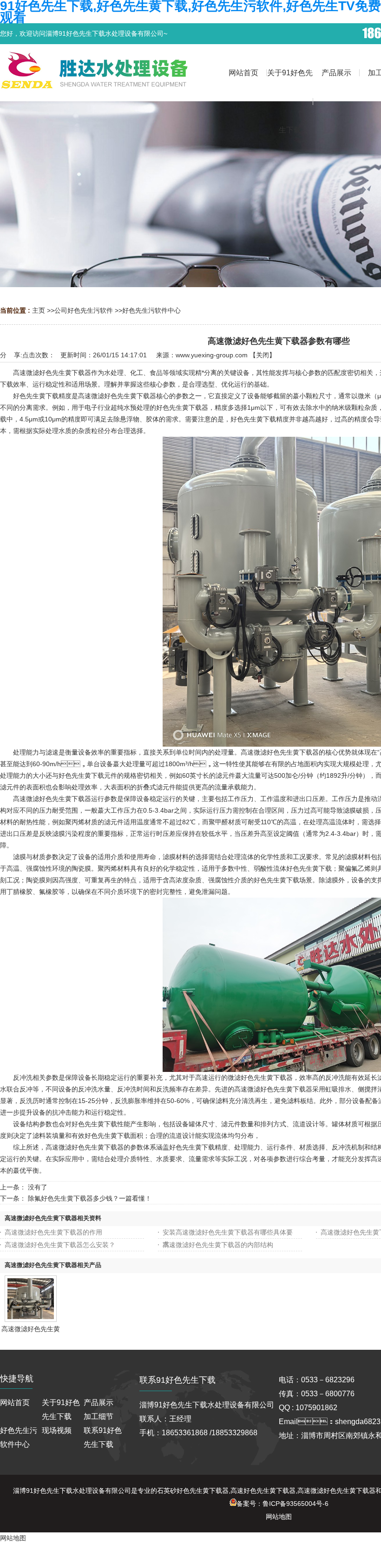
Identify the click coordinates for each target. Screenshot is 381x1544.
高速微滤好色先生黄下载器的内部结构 (218, 1244)
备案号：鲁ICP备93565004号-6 (282, 1503)
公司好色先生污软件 (83, 310)
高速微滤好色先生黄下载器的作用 (53, 1232)
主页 (38, 310)
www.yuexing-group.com (212, 355)
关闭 (262, 355)
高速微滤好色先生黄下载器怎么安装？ (60, 1244)
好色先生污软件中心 (151, 310)
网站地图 (279, 1516)
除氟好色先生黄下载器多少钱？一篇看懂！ (89, 1198)
